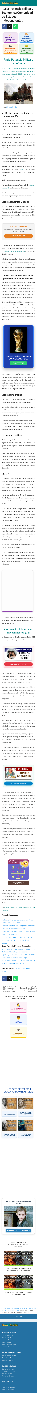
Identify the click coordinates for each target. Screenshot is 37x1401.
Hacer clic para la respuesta (18, 1230)
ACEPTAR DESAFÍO (18, 236)
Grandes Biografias (8, 1347)
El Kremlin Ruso (12, 107)
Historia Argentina (7, 1335)
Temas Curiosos (7, 1373)
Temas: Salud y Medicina (9, 1355)
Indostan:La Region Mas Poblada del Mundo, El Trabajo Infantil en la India (9, 989)
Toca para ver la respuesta (18, 883)
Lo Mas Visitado (7, 1385)
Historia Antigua (7, 1337)
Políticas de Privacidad (9, 1387)
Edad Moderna (6, 1342)
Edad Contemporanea (9, 1344)
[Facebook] (4, 26)
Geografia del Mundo (8, 1369)
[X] (9, 26)
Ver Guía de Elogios (18, 664)
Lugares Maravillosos (8, 1371)
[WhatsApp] (15, 26)
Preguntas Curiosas (8, 1376)
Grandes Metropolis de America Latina (17, 937)
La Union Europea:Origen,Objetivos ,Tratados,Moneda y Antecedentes (28, 989)
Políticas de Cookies (8, 1389)
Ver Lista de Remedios (18, 783)
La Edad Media (6, 1340)
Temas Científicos (7, 1358)
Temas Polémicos (7, 1360)
